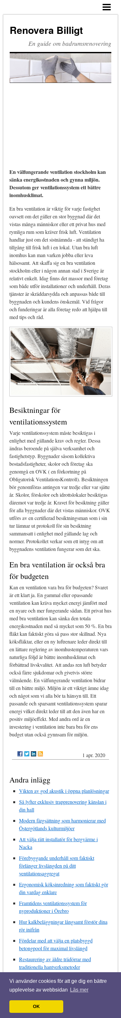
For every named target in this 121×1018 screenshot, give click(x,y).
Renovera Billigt (46, 30)
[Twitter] (26, 753)
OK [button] (36, 1006)
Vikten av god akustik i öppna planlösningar (64, 790)
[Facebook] (20, 753)
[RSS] (40, 753)
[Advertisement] (60, 117)
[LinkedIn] (33, 753)
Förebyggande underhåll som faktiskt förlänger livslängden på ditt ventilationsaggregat (56, 865)
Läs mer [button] (79, 990)
